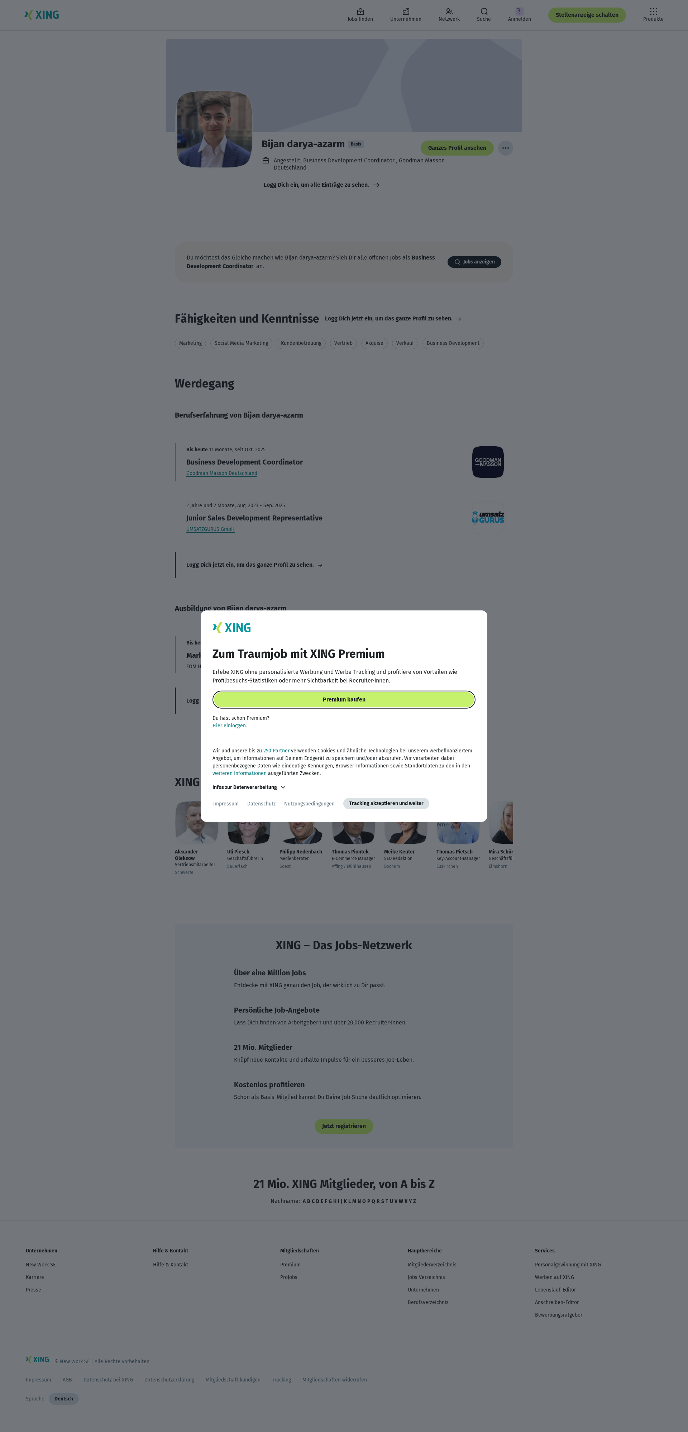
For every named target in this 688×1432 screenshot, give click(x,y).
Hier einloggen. (229, 726)
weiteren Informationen (239, 773)
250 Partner (276, 751)
